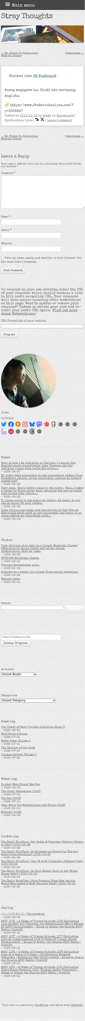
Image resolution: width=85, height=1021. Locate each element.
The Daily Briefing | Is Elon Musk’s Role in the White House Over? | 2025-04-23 (39, 872)
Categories (9, 695)
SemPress (77, 1005)
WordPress (41, 1005)
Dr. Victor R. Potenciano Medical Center (19, 54)
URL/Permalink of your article (23, 321)
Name (5, 217)
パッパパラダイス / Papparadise (23, 914)
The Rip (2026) (11, 798)
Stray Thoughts (27, 16)
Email (6, 230)
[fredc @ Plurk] (46, 424)
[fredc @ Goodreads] (53, 424)
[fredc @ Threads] (32, 431)
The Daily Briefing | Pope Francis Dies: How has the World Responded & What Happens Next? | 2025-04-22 (38, 882)
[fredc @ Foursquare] (4, 431)
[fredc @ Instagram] (25, 424)
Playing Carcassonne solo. (20, 565)
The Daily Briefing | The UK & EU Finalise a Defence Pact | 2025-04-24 (42, 863)
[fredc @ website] (60, 424)
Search (6, 603)
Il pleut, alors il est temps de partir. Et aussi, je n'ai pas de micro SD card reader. (40, 502)
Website (6, 243)
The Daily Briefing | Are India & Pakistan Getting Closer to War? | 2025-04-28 (42, 843)
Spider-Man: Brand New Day (20, 784)
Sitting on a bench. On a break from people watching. (39, 572)
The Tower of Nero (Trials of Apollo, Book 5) (33, 727)
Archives (7, 669)
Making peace (10, 579)
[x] (42, 120)
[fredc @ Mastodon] (39, 424)
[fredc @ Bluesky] (32, 424)
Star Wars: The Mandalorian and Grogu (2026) (33, 805)
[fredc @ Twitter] (4, 424)
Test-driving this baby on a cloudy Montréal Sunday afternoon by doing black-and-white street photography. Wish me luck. (39, 548)
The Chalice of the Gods (18, 748)
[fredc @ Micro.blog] (18, 424)
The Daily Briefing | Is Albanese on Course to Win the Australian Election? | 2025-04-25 (39, 853)
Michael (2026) (11, 812)
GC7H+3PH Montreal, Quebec (20, 558)
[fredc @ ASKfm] (11, 431)
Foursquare (65, 115)
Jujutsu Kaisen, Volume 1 (19, 754)
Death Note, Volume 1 (16, 741)
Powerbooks (74, 53)
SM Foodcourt (44, 76)
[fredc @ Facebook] (11, 424)
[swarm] (37, 120)
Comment (8, 173)
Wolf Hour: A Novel (14, 734)
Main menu (23, 5)
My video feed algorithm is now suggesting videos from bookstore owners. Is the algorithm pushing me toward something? (41, 478)
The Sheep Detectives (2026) (21, 791)
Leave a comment (59, 120)
